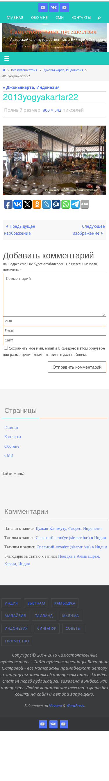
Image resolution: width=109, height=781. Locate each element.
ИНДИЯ (11, 601)
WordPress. (75, 704)
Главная (15, 17)
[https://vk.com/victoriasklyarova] (53, 7)
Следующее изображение (89, 228)
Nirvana (55, 704)
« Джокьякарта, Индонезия (31, 87)
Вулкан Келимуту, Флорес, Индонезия (69, 527)
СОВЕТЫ (73, 626)
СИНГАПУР (46, 626)
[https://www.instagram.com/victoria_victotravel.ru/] (43, 7)
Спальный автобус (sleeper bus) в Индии (71, 536)
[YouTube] (64, 7)
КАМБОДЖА (64, 601)
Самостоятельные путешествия (53, 31)
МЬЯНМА (70, 614)
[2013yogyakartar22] (54, 159)
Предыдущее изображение (19, 228)
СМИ (60, 17)
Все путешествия (24, 70)
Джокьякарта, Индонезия (63, 70)
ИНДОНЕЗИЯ (16, 626)
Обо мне (39, 17)
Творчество (17, 639)
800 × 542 (52, 109)
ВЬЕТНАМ (36, 601)
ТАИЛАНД (44, 614)
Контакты (81, 17)
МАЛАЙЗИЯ (15, 614)
